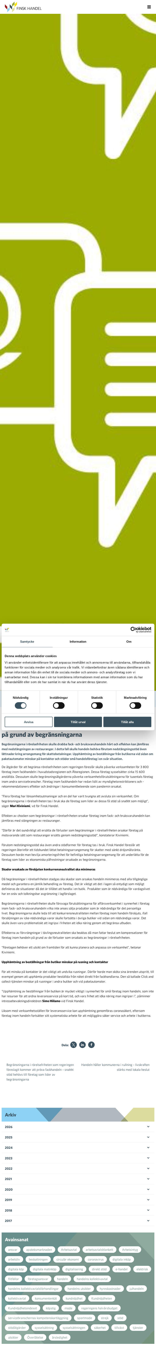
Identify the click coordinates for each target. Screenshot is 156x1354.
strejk (104, 1318)
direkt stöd (99, 1269)
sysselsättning (44, 1327)
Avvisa (28, 722)
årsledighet (59, 1337)
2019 (8, 1200)
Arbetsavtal (69, 1249)
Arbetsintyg (130, 1249)
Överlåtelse (35, 1337)
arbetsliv (14, 1259)
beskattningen (38, 1259)
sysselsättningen (74, 1327)
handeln (62, 1279)
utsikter (13, 1337)
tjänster (138, 1327)
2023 (8, 1158)
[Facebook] (91, 1045)
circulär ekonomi (67, 1259)
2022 (8, 1168)
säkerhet (100, 1327)
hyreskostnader (110, 1288)
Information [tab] (78, 641)
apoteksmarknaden (39, 1249)
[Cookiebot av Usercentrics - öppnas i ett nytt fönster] (133, 630)
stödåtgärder (17, 1327)
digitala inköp (122, 1259)
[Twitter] (73, 1045)
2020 (9, 1189)
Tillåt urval (78, 722)
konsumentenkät (46, 1298)
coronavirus (96, 1259)
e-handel (122, 1269)
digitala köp (16, 1269)
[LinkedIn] (82, 1045)
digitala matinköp (44, 1269)
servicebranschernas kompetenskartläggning (38, 1318)
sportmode (84, 1318)
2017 (8, 1221)
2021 (8, 1179)
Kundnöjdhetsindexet (22, 1308)
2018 (8, 1210)
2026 (8, 1127)
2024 (9, 1147)
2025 (8, 1137)
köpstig (51, 1308)
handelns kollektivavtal (92, 1279)
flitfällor (13, 1279)
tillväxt (119, 1327)
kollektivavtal (17, 1298)
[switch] (59, 705)
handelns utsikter (79, 1288)
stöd (120, 1318)
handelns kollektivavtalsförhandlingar (33, 1288)
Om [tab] (128, 641)
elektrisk (142, 1269)
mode (68, 1308)
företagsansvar (38, 1279)
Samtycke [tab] (27, 641)
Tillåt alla (127, 722)
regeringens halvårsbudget (99, 1308)
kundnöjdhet (74, 1298)
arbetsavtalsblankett (99, 1249)
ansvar (12, 1249)
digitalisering (74, 1269)
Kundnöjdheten (101, 1298)
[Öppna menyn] (149, 7)
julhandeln (137, 1288)
